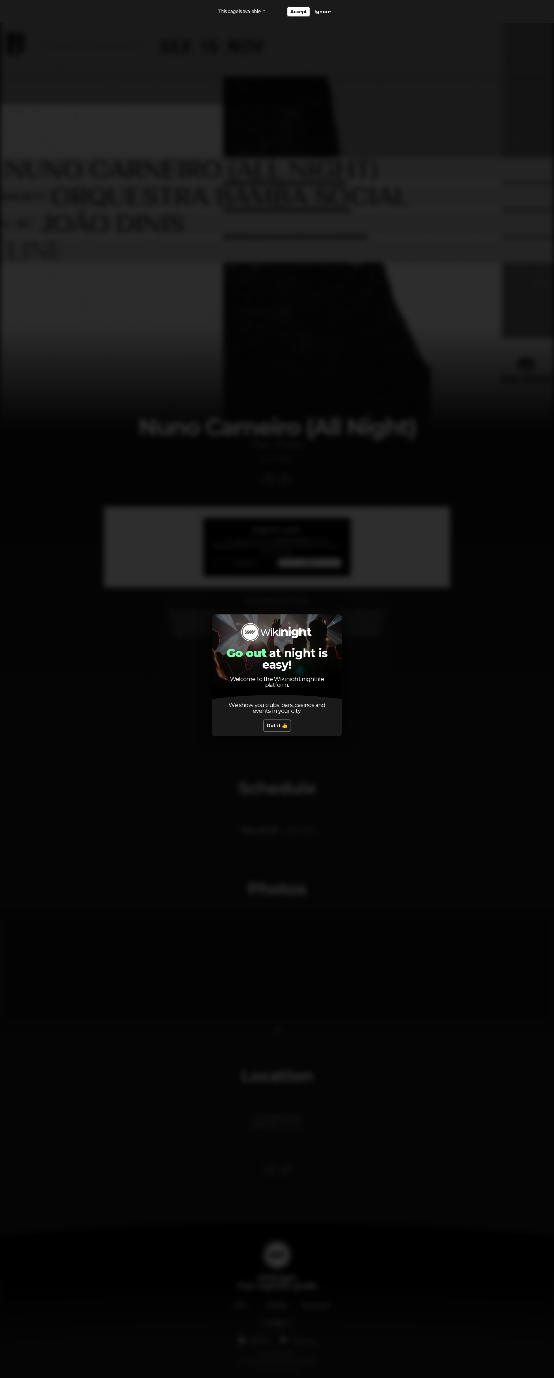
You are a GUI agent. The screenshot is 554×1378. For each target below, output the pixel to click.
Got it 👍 (277, 725)
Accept (298, 11)
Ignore (323, 11)
